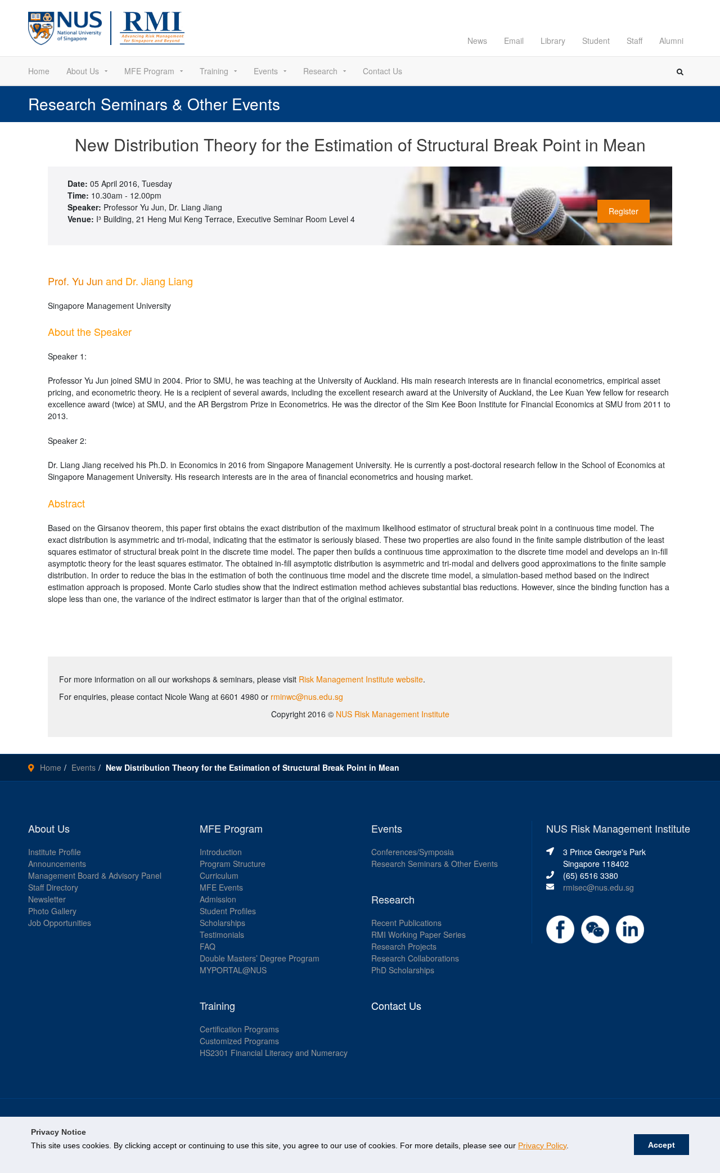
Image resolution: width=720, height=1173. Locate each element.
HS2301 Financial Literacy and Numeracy (274, 1052)
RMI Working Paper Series (418, 934)
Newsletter (47, 899)
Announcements (57, 863)
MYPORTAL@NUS (233, 970)
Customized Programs (239, 1040)
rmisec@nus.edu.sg (598, 887)
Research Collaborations (415, 958)
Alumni (671, 40)
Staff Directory (53, 887)
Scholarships (222, 922)
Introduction (221, 851)
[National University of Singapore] (65, 27)
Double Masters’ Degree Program (260, 958)
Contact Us (382, 71)
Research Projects (403, 946)
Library (553, 40)
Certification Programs (239, 1029)
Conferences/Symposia (412, 851)
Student (596, 40)
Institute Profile (54, 851)
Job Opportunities (59, 922)
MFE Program (149, 71)
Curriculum (219, 875)
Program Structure (233, 863)
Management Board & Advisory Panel (94, 875)
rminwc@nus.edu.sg (307, 696)
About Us (82, 71)
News (477, 40)
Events (266, 71)
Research (320, 71)
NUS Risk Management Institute (392, 714)
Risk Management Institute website (361, 679)
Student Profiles (228, 910)
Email (514, 40)
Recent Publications (406, 922)
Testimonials (222, 934)
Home (39, 71)
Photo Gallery (52, 910)
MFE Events (221, 887)
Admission (218, 899)
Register (623, 211)
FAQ (207, 946)
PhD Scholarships (402, 970)
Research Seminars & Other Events (434, 863)
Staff (634, 40)
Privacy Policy (542, 1145)
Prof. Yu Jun (75, 280)
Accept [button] (661, 1144)
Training (214, 71)
